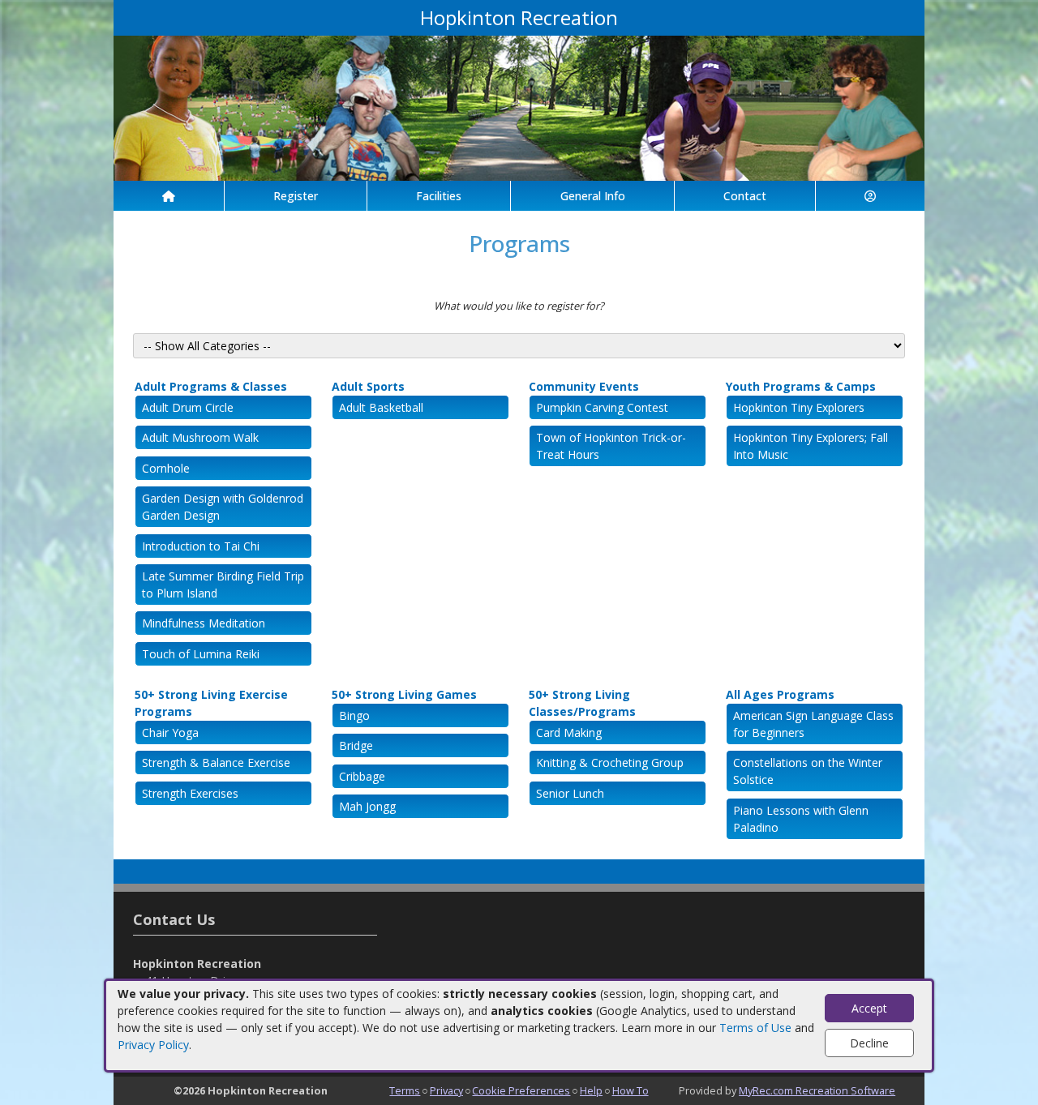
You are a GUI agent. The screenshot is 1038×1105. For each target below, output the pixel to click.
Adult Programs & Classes (211, 386)
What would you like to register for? (519, 305)
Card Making (569, 732)
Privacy (446, 1090)
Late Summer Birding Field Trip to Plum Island (223, 584)
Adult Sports (368, 386)
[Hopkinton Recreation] (519, 106)
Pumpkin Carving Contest (602, 407)
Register (295, 195)
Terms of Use (755, 1027)
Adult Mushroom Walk (200, 437)
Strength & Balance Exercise (216, 762)
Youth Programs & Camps (801, 386)
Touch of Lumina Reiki (201, 654)
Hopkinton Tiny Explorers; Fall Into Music (810, 446)
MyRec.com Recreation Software (817, 1090)
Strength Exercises (190, 793)
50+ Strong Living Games (404, 694)
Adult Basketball (381, 407)
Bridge (356, 745)
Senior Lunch (570, 793)
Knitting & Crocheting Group (610, 762)
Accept (869, 1008)
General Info (592, 195)
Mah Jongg (367, 806)
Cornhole (166, 468)
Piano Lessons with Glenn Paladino (801, 819)
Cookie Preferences (521, 1090)
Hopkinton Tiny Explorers (798, 407)
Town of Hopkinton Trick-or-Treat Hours (611, 446)
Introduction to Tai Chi (201, 546)
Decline (869, 1043)
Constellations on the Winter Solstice (807, 771)
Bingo (354, 715)
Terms (404, 1090)
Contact (744, 195)
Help (591, 1090)
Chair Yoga (170, 732)
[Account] (870, 196)
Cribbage (362, 776)
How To (630, 1090)
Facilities (438, 195)
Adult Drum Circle (188, 407)
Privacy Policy (153, 1044)
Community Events (584, 386)
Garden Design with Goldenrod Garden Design (222, 506)
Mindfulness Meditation (203, 623)
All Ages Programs (780, 694)
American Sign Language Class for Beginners (813, 724)
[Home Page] (169, 196)
